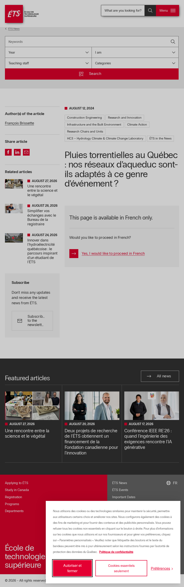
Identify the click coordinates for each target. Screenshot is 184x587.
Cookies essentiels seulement (121, 568)
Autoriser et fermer (72, 568)
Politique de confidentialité (116, 552)
